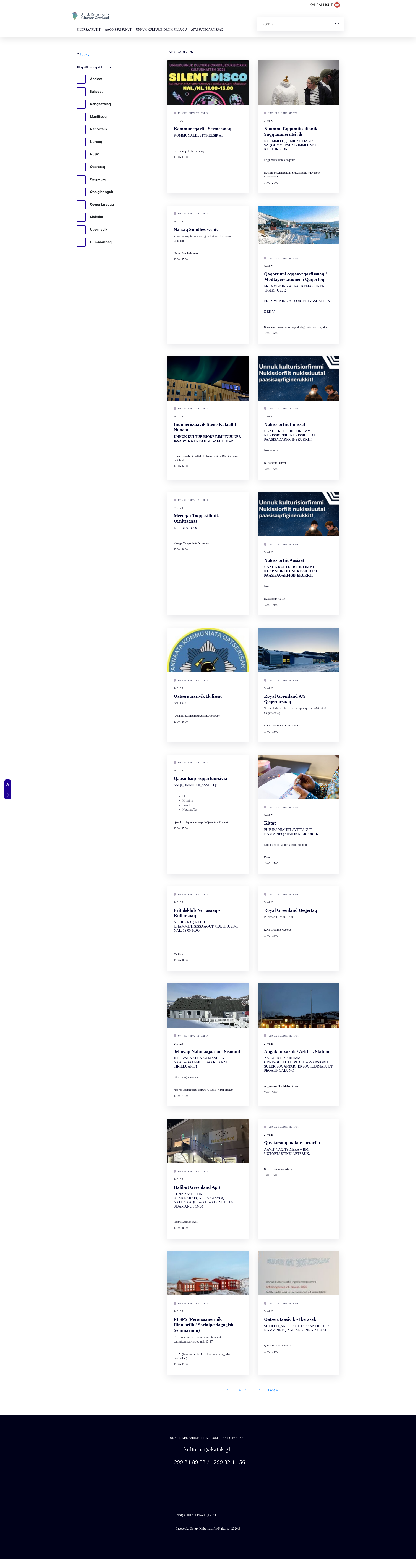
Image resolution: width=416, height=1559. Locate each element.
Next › (338, 1390)
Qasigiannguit (101, 192)
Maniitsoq (98, 116)
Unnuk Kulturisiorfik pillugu (161, 29)
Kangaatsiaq (100, 104)
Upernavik (98, 229)
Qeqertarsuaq (102, 204)
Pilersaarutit (89, 29)
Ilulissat (96, 91)
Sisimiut (96, 217)
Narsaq (96, 141)
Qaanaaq (97, 166)
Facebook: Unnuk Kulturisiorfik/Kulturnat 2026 (208, 1528)
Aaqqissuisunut (118, 29)
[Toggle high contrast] (7, 794)
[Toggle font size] (7, 784)
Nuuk (94, 154)
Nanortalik (98, 129)
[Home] (90, 18)
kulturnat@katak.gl (207, 1449)
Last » (273, 1390)
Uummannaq (101, 242)
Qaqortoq (98, 179)
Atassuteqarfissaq (207, 29)
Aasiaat (96, 79)
